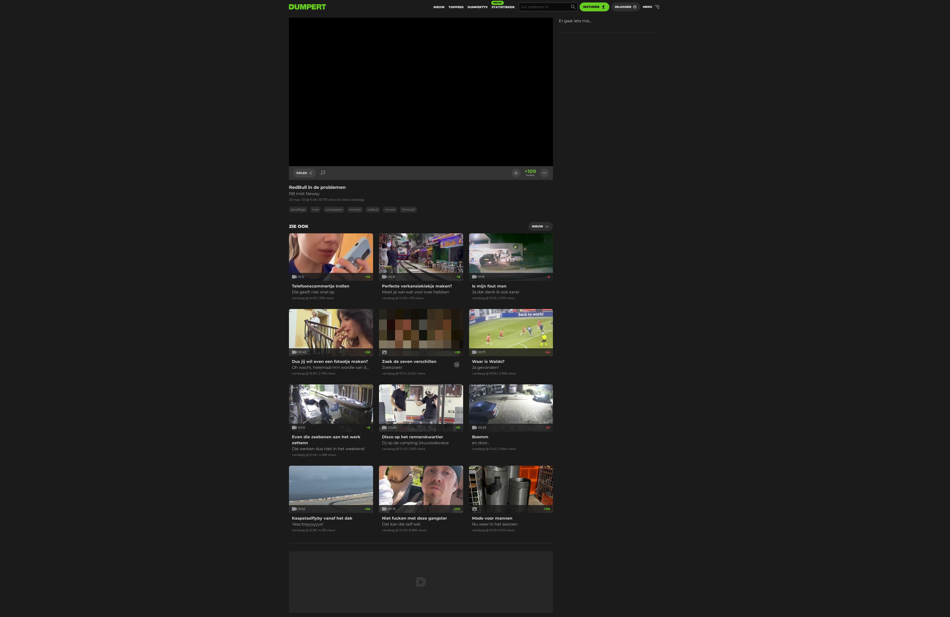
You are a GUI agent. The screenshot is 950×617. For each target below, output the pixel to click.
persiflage (298, 209)
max (315, 209)
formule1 (408, 209)
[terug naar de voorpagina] (307, 7)
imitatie (355, 209)
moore (390, 209)
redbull (373, 209)
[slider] (421, 156)
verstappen (334, 209)
